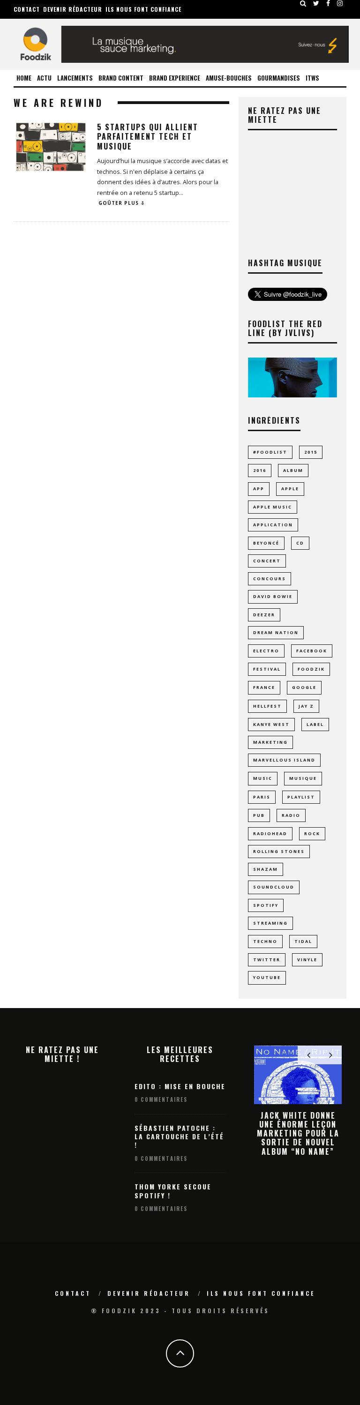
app (258, 489)
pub (259, 815)
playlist (301, 797)
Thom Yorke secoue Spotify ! (173, 1190)
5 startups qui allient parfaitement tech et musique (147, 136)
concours (269, 578)
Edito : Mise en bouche (180, 1086)
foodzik (311, 669)
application (273, 525)
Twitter (266, 960)
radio (291, 815)
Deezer (264, 615)
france (264, 687)
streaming (270, 923)
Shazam (265, 869)
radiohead (270, 833)
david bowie (272, 596)
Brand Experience (174, 77)
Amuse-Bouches (229, 77)
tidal (303, 941)
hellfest (267, 706)
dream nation (276, 632)
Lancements (75, 77)
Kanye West (271, 724)
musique (303, 778)
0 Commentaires (161, 1099)
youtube (267, 977)
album (293, 470)
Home (23, 77)
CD (300, 543)
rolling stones (279, 851)
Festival (267, 669)
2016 (259, 470)
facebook (311, 651)
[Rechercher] (303, 3)
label (315, 724)
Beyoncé (266, 543)
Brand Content (120, 77)
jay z (306, 706)
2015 (310, 452)
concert (267, 561)
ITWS (312, 77)
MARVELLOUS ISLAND (284, 760)
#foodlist (270, 452)
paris (261, 797)
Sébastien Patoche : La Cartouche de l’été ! (179, 1136)
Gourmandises (278, 77)
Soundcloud (273, 887)
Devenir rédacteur (72, 9)
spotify (265, 905)
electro (266, 651)
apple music (272, 507)
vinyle (307, 960)
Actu (44, 77)
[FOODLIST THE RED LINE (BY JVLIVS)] (292, 394)
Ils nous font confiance (143, 9)
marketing (270, 742)
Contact (27, 9)
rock (312, 833)
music (262, 778)
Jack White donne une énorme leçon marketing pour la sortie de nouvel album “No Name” (298, 1133)
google (304, 687)
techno (265, 941)
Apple (290, 489)
